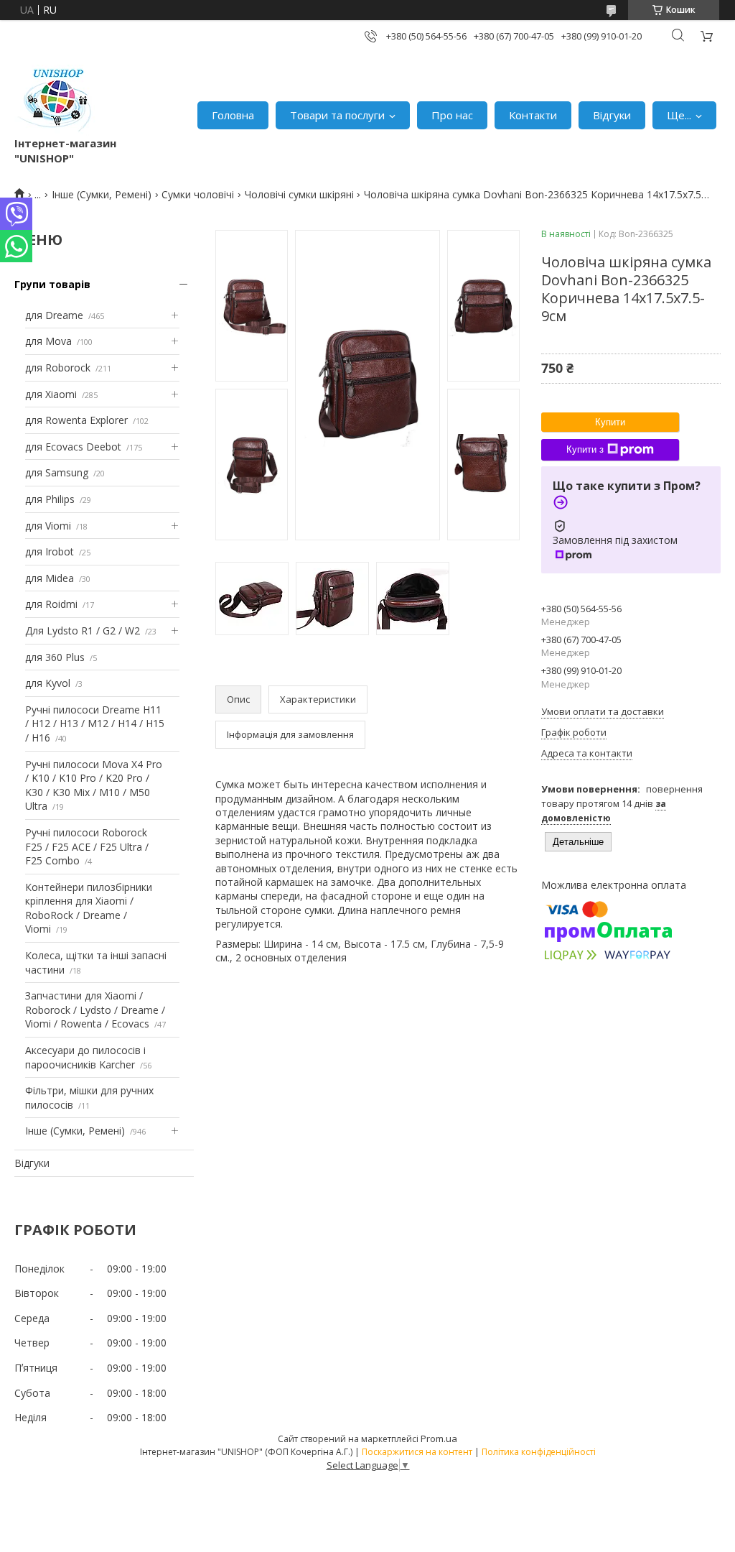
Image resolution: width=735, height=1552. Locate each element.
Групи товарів (52, 284)
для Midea (49, 578)
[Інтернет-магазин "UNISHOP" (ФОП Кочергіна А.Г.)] (56, 100)
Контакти (533, 115)
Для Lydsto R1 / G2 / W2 (82, 630)
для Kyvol (47, 683)
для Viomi (48, 525)
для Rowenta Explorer (76, 420)
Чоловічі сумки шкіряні (299, 194)
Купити (610, 422)
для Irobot (49, 551)
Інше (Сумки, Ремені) (101, 194)
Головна (233, 115)
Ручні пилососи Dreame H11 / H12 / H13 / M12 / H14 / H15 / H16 (94, 723)
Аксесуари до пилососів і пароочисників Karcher (85, 1057)
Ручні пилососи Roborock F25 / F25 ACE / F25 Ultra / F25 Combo (87, 846)
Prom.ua (439, 1438)
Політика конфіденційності (539, 1452)
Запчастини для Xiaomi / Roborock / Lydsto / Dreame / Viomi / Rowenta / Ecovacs (95, 1009)
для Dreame (54, 315)
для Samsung (56, 472)
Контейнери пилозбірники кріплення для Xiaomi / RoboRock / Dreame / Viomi (88, 908)
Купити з (585, 449)
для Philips (50, 499)
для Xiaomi (51, 394)
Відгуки (612, 115)
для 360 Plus (55, 657)
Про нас (452, 115)
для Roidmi (51, 604)
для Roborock (57, 367)
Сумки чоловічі (197, 194)
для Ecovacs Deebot (73, 446)
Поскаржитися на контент (417, 1452)
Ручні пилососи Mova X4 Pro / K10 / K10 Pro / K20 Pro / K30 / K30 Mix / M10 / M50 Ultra (93, 785)
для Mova (48, 341)
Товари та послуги (337, 115)
